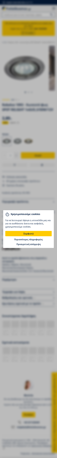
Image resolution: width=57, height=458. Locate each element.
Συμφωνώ (28, 233)
